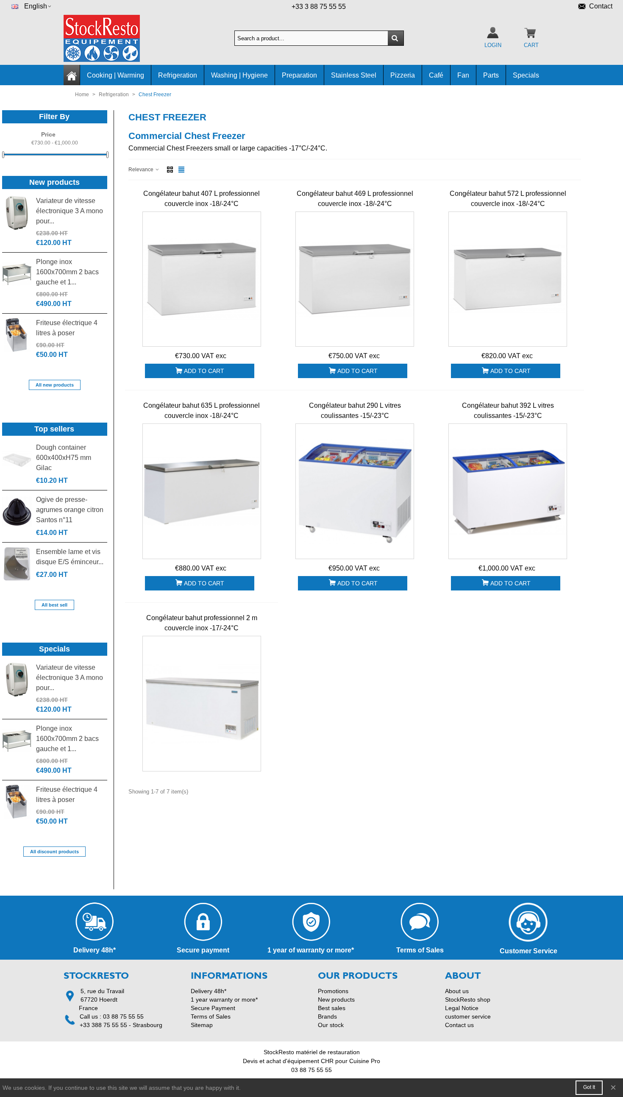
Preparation (299, 75)
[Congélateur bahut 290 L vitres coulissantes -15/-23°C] (354, 491)
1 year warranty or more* (224, 999)
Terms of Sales (211, 1016)
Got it (589, 1087)
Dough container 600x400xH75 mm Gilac (63, 457)
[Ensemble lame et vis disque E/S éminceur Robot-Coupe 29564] (17, 564)
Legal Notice (461, 1008)
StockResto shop (467, 999)
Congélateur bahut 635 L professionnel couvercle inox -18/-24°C (201, 410)
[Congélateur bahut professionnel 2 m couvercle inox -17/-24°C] (201, 703)
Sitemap (202, 1025)
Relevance (141, 170)
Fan (463, 75)
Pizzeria (402, 75)
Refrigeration (177, 75)
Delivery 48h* (208, 991)
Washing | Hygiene (239, 75)
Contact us (459, 1025)
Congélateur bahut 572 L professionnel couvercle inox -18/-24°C (508, 198)
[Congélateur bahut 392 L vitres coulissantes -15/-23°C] (507, 491)
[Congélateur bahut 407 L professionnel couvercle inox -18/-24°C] (201, 279)
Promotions (333, 991)
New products (54, 182)
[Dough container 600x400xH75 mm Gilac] (17, 459)
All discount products (54, 851)
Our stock (331, 1025)
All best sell (54, 604)
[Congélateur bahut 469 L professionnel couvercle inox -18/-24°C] (354, 279)
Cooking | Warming (115, 75)
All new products (55, 384)
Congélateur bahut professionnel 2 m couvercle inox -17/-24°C (201, 623)
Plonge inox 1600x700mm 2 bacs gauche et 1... (67, 272)
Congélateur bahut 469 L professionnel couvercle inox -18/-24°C (355, 198)
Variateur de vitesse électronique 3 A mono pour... (69, 211)
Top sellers (54, 429)
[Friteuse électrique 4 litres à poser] (17, 335)
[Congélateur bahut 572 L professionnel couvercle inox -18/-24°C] (507, 279)
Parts (491, 75)
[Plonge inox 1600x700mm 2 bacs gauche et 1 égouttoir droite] (17, 274)
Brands (327, 1016)
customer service (468, 1016)
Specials (526, 75)
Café (436, 75)
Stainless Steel (353, 75)
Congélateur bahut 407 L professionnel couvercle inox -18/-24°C (201, 198)
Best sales (331, 1008)
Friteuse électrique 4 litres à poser (66, 328)
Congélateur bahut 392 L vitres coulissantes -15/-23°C (508, 410)
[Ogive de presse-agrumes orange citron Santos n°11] (17, 512)
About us (457, 991)
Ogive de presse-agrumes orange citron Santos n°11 (69, 509)
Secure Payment (213, 1008)
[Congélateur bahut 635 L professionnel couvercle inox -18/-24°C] (201, 491)
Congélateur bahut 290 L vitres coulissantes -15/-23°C (355, 410)
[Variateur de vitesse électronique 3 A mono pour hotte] (17, 213)
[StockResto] (110, 38)
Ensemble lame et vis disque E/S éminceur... (69, 556)
